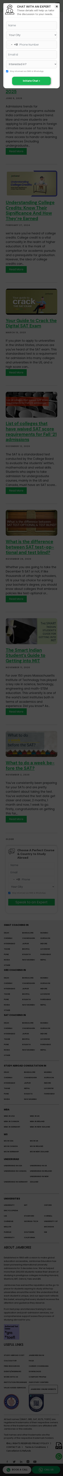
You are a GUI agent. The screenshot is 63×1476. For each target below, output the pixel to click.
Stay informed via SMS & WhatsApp (27, 71)
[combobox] (12, 45)
